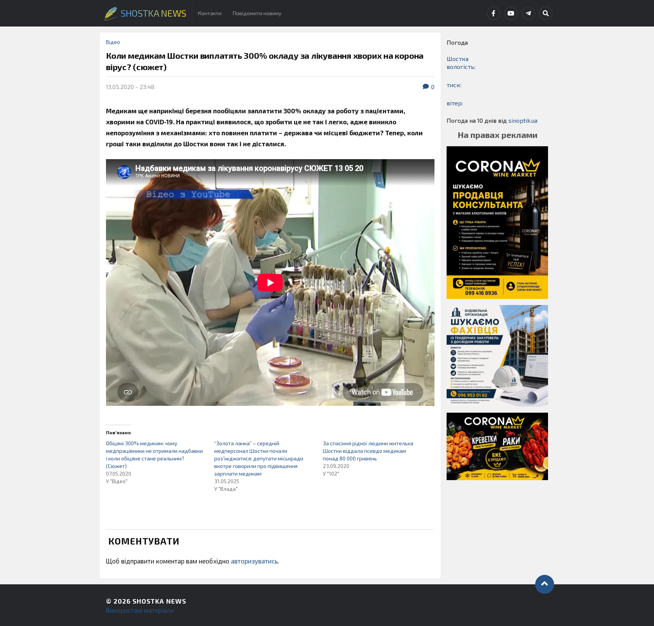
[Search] (546, 13)
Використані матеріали (140, 610)
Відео (113, 42)
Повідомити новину (257, 13)
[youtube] (511, 13)
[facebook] (493, 13)
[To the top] (544, 584)
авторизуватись (254, 561)
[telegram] (528, 13)
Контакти (209, 13)
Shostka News (159, 601)
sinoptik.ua (522, 120)
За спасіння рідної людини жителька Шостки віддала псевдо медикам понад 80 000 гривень (368, 451)
